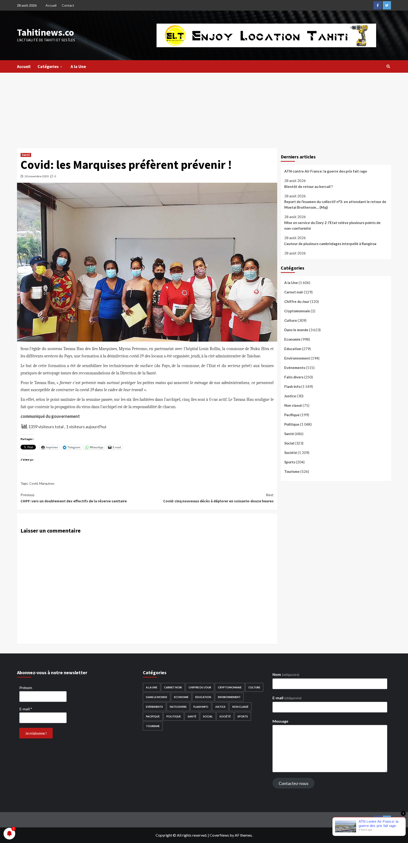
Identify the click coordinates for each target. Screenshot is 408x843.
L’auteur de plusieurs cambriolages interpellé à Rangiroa (330, 243)
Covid (33, 483)
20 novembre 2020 (37, 176)
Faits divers (293, 377)
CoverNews (219, 835)
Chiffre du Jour (296, 301)
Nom (285, 674)
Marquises (47, 483)
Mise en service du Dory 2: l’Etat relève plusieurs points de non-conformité (332, 225)
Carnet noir (293, 292)
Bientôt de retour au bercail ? (308, 186)
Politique (291, 424)
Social (289, 443)
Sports (289, 462)
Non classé (293, 405)
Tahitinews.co (45, 32)
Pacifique (292, 415)
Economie (292, 339)
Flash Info (292, 386)
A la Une (78, 66)
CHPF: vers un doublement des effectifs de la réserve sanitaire (74, 497)
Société (290, 452)
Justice (290, 396)
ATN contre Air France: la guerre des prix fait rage (325, 171)
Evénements (294, 367)
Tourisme (292, 471)
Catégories (48, 66)
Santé (26, 155)
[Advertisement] (204, 108)
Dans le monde (296, 330)
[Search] (388, 66)
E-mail (25, 709)
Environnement (297, 358)
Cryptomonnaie (297, 311)
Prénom (25, 687)
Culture (290, 320)
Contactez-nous (293, 783)
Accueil (51, 5)
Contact (68, 5)
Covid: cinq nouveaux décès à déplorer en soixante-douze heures (218, 497)
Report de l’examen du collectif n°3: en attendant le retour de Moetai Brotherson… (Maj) (335, 204)
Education (292, 349)
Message (280, 721)
